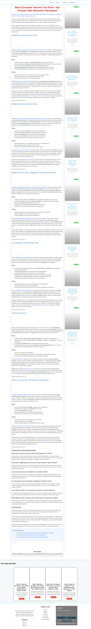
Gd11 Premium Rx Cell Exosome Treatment (30, 380)
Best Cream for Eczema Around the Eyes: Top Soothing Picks (32, 537)
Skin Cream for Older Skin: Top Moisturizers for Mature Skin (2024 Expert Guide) (72, 206)
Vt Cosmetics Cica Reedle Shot (25, 243)
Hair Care (58, 2)
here (25, 100)
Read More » (72, 174)
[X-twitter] (71, 621)
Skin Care (51, 2)
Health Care (64, 2)
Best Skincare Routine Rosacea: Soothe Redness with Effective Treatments (35, 532)
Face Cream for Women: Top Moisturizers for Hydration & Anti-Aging (72, 163)
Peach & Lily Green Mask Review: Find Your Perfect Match (31, 535)
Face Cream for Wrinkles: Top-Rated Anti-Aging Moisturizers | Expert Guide (72, 34)
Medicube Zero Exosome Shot (24, 35)
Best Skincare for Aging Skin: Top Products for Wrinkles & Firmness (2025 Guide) (72, 291)
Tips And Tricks (73, 2)
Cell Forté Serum (19, 313)
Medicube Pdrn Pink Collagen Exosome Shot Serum (34, 172)
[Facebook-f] (65, 621)
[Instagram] (68, 621)
